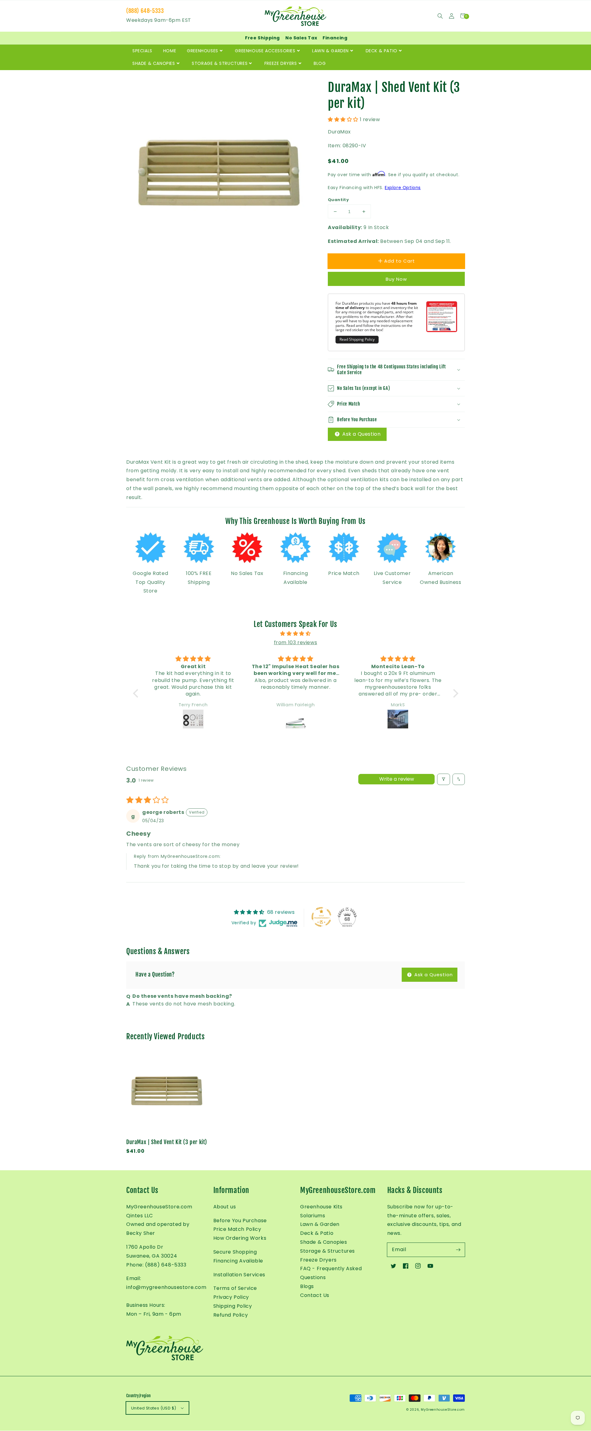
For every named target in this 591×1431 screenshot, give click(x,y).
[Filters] (443, 779)
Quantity (338, 200)
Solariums (312, 1215)
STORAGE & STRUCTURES (219, 63)
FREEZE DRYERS (280, 63)
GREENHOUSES (202, 51)
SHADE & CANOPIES (153, 63)
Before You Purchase (240, 1220)
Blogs (307, 1286)
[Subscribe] (458, 1249)
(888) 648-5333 (145, 10)
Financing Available (238, 1260)
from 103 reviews (295, 642)
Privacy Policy (231, 1297)
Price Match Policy (237, 1229)
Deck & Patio (316, 1233)
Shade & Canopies (323, 1242)
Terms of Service (235, 1288)
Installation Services (239, 1274)
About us (224, 1206)
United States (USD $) (153, 1408)
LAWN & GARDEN (330, 51)
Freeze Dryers (318, 1259)
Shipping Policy (232, 1306)
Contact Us (314, 1295)
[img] (295, 633)
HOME (169, 51)
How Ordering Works (240, 1238)
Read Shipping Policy (357, 339)
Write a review (396, 779)
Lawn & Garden (320, 1224)
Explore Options (403, 187)
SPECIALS (142, 51)
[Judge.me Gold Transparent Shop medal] (321, 917)
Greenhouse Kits (321, 1206)
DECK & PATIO (381, 51)
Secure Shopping (235, 1251)
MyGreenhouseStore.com (443, 1409)
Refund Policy (230, 1314)
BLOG (320, 63)
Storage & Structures (327, 1251)
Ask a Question (360, 434)
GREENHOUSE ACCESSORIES (265, 51)
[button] (440, 16)
